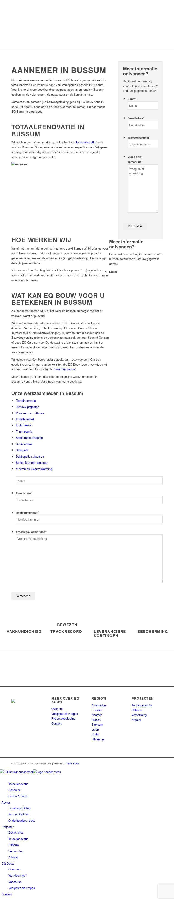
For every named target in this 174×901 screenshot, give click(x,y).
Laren (95, 729)
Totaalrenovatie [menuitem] (18, 839)
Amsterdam (99, 705)
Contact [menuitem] (7, 894)
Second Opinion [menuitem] (18, 814)
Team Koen (72, 763)
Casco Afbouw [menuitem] (17, 796)
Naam (132, 99)
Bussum (97, 710)
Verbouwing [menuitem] (15, 851)
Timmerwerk (24, 431)
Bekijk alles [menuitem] (16, 832)
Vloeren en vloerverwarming (34, 469)
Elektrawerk (23, 425)
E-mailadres (136, 118)
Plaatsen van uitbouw (30, 413)
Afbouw (136, 720)
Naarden (97, 715)
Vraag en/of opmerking (31, 532)
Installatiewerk (25, 419)
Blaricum (97, 724)
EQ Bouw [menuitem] (8, 863)
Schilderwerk (24, 444)
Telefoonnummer (139, 138)
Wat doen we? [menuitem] (17, 875)
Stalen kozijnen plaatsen (32, 462)
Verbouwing (139, 715)
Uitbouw (137, 710)
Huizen (96, 720)
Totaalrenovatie (26, 400)
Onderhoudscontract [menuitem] (21, 820)
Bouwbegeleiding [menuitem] (19, 808)
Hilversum (98, 739)
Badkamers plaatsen (29, 437)
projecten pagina (64, 369)
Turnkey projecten (27, 406)
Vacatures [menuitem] (15, 882)
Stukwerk (22, 450)
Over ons (57, 708)
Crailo (95, 734)
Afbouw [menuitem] (13, 857)
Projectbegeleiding (63, 718)
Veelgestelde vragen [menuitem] (21, 888)
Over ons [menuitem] (14, 869)
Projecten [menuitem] (8, 827)
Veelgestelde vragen (64, 713)
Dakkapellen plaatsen (30, 456)
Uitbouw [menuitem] (13, 845)
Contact (56, 723)
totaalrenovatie (85, 142)
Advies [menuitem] (6, 802)
